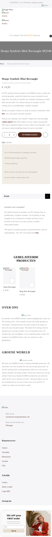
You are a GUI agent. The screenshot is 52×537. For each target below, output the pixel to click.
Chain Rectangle (9, 287)
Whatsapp (9, 425)
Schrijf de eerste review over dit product (16, 83)
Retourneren (6, 457)
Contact (4, 448)
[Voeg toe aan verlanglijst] (45, 134)
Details (6, 196)
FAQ (3, 466)
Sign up (13, 531)
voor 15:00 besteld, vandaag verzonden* (31, 2)
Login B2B (6, 491)
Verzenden (5, 452)
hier (3, 114)
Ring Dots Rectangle (27, 291)
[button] (4, 275)
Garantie (5, 461)
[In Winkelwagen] (12, 280)
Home (2, 64)
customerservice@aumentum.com (18, 417)
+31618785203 (13, 2)
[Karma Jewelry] (26, 15)
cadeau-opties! (7, 122)
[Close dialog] (49, 512)
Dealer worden (7, 487)
